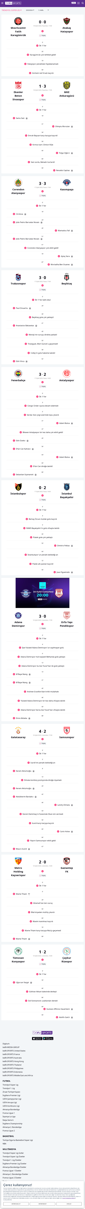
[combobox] (11, 10)
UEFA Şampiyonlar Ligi (12, 1099)
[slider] (42, 601)
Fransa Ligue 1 (9, 1113)
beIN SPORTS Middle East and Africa (18, 1075)
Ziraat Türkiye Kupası (11, 1092)
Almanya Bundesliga (11, 1109)
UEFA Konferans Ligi (11, 1106)
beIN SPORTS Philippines (13, 1068)
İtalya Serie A (8, 1120)
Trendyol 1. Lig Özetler (12, 1160)
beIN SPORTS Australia (12, 1058)
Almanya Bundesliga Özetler (14, 1167)
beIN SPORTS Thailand (12, 1065)
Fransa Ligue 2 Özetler (12, 1177)
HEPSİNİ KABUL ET (16, 1203)
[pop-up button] (62, 604)
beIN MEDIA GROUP (11, 1047)
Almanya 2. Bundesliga (12, 1127)
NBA (4, 1143)
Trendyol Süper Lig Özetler (14, 1156)
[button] (13, 3)
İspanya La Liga (9, 1116)
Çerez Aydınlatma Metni (68, 1198)
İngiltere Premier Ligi (11, 1095)
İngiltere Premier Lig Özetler (14, 1163)
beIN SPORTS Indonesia (12, 1072)
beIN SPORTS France (11, 1054)
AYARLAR (69, 1203)
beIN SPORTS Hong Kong (13, 1061)
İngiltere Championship (12, 1123)
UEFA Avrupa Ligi (10, 1102)
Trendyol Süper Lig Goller (13, 1153)
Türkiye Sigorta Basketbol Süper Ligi (18, 1140)
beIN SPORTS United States (14, 1051)
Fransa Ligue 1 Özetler (12, 1170)
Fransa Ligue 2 (9, 1130)
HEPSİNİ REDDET (43, 1203)
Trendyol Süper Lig (10, 1085)
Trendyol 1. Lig (9, 1088)
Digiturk (6, 1043)
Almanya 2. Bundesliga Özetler (15, 1174)
